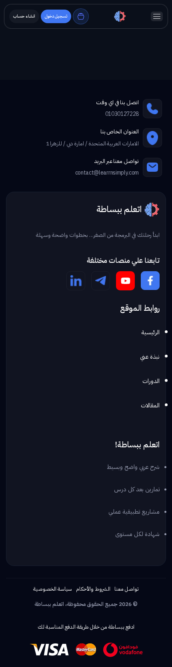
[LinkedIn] (75, 280)
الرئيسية (150, 332)
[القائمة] (157, 16)
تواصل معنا (126, 589)
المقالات (150, 405)
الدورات (151, 381)
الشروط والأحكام (93, 589)
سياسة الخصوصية (52, 589)
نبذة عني (150, 356)
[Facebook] (150, 280)
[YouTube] (125, 280)
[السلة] (81, 16)
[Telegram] (100, 280)
